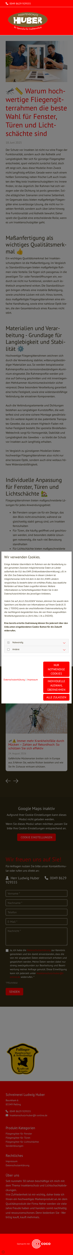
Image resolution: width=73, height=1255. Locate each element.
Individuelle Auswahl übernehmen (56, 685)
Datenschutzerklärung (14, 679)
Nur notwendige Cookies (56, 669)
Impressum (32, 679)
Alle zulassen (56, 697)
